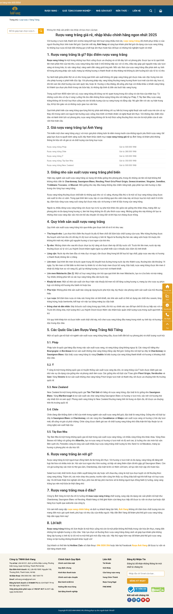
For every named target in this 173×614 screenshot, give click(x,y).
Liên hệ (137, 10)
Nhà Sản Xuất (104, 10)
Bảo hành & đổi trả (66, 582)
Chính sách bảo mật (66, 563)
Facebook (167, 309)
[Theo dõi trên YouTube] (148, 600)
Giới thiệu (107, 568)
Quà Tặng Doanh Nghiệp (76, 10)
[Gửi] (41, 31)
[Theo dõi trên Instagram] (134, 600)
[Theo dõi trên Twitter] (138, 600)
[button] (160, 10)
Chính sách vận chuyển (68, 577)
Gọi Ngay (167, 319)
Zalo (167, 300)
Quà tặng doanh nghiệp (68, 591)
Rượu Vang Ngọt (109, 582)
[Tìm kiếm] (150, 11)
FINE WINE (107, 587)
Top (167, 328)
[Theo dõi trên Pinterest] (143, 600)
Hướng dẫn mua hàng (67, 587)
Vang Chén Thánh (110, 577)
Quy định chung (64, 568)
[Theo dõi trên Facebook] (129, 600)
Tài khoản (107, 563)
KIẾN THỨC (121, 10)
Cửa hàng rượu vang (111, 572)
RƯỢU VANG (51, 10)
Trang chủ (13, 20)
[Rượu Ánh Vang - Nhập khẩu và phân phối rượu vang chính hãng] (25, 10)
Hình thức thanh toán (67, 572)
